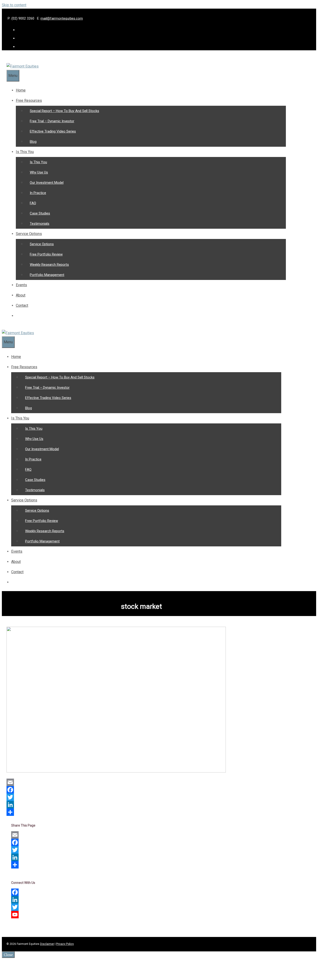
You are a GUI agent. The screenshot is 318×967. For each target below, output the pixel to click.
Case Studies (40, 213)
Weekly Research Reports (49, 264)
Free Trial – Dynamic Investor (52, 121)
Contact (22, 305)
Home (21, 90)
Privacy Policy (65, 944)
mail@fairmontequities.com (62, 18)
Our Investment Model (47, 182)
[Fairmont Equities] (23, 66)
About (20, 295)
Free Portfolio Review (46, 254)
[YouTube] (141, 914)
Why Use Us (39, 172)
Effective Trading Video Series (53, 131)
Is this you (25, 152)
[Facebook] (139, 789)
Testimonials (39, 223)
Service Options (29, 234)
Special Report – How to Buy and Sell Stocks (64, 111)
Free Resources (29, 100)
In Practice (38, 193)
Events (21, 285)
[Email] (139, 782)
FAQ (33, 203)
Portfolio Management (47, 275)
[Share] (139, 812)
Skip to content (14, 5)
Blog (33, 142)
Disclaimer (47, 944)
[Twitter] (139, 797)
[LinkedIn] (139, 804)
